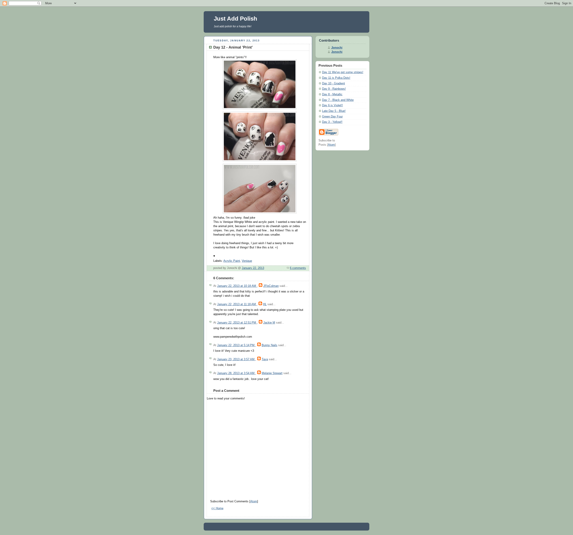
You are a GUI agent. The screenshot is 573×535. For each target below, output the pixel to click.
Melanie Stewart (272, 373)
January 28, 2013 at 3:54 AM (236, 373)
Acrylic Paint (231, 260)
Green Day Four (332, 116)
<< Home (217, 508)
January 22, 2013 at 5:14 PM (236, 345)
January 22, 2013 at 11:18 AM (237, 304)
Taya (265, 359)
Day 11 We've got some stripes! (342, 72)
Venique (247, 260)
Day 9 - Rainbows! (334, 88)
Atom (253, 501)
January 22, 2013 (253, 268)
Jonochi (336, 47)
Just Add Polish (235, 18)
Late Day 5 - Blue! (334, 111)
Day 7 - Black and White (338, 100)
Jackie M (269, 322)
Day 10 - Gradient (333, 83)
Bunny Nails (269, 345)
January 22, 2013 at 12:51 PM (237, 322)
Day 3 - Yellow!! (332, 122)
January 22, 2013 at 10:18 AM (237, 286)
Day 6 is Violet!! (332, 105)
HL (265, 304)
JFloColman (271, 286)
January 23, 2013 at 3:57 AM (236, 359)
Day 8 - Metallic (332, 94)
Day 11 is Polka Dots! (336, 77)
